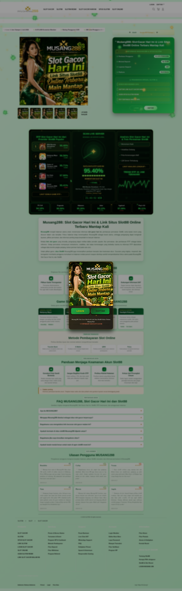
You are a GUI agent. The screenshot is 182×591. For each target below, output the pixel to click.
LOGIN (80, 311)
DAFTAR (100, 311)
